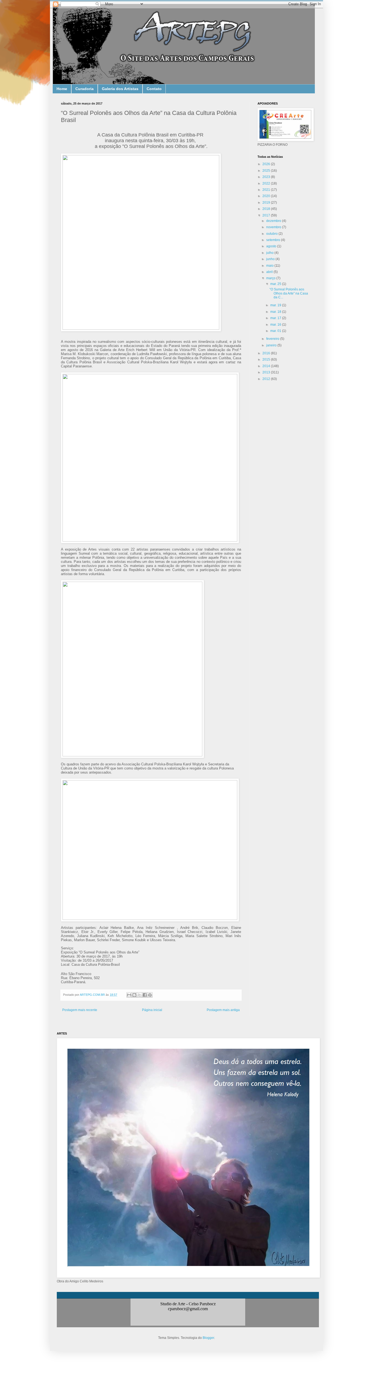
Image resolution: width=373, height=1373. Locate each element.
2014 (266, 366)
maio (270, 266)
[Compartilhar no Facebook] (144, 995)
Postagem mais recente (79, 1010)
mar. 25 (276, 284)
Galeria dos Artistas (120, 89)
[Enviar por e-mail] (129, 995)
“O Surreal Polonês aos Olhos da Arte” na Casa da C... (289, 293)
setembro (273, 240)
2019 (266, 202)
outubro (272, 234)
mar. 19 (276, 305)
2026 (266, 164)
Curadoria (84, 89)
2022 (266, 183)
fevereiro (273, 339)
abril (270, 272)
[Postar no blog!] (134, 995)
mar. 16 (276, 324)
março (271, 278)
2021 (266, 190)
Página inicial (152, 1010)
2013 (266, 372)
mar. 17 (276, 318)
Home (62, 89)
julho (270, 253)
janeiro (271, 345)
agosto (271, 246)
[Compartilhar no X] (139, 995)
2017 (266, 215)
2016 (266, 353)
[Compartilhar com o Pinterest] (150, 995)
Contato (154, 89)
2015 (266, 359)
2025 (266, 171)
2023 (266, 177)
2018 (266, 209)
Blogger (208, 1338)
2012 (266, 379)
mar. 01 (276, 331)
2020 (266, 196)
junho (271, 259)
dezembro (274, 221)
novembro (274, 227)
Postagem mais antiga (223, 1010)
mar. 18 (276, 312)
